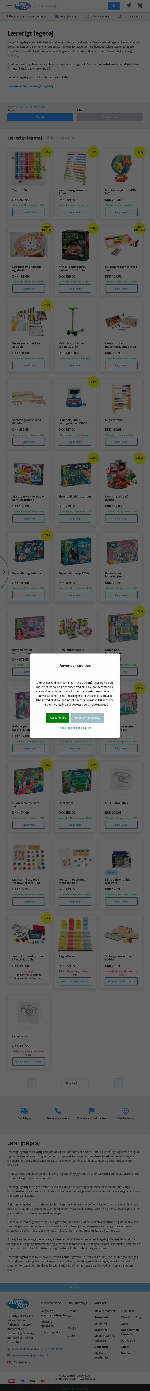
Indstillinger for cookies (75, 728)
